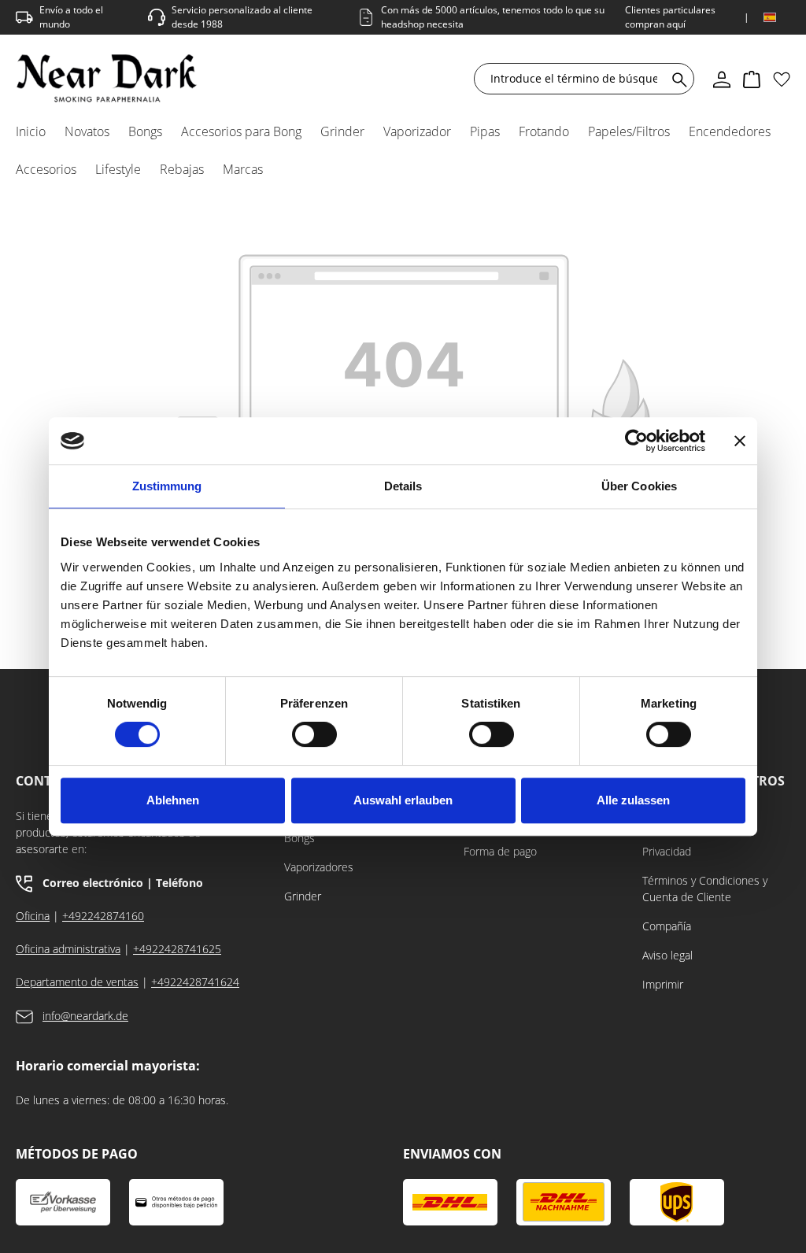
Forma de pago (500, 851)
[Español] (769, 17)
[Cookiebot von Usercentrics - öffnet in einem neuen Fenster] (636, 441)
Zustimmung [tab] (167, 486)
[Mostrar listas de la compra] (781, 78)
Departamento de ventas (77, 981)
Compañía (666, 925)
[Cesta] (751, 78)
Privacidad (666, 851)
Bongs (299, 837)
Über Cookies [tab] (639, 486)
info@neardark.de (85, 1015)
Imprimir (662, 984)
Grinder (302, 896)
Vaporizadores (318, 866)
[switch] (314, 734)
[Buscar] (676, 79)
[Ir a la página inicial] (107, 78)
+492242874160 (103, 915)
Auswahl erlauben (403, 800)
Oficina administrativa (68, 948)
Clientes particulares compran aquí (670, 17)
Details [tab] (403, 486)
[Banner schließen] (739, 440)
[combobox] (574, 79)
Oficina (33, 915)
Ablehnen (172, 800)
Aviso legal (667, 955)
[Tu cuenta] (721, 78)
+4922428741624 (195, 981)
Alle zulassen (633, 800)
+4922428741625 (177, 948)
